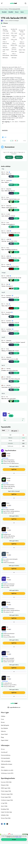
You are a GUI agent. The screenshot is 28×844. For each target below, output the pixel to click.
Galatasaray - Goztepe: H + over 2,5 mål (10, 331)
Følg (11, 416)
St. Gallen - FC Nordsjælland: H (8, 224)
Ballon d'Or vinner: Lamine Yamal (8, 398)
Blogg (2, 737)
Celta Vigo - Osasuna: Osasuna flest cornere (11, 232)
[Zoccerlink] (4, 504)
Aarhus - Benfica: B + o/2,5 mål (8, 216)
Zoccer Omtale (4, 507)
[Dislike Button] (15, 141)
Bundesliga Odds (5, 809)
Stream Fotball (4, 734)
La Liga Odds (4, 803)
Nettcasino (3, 731)
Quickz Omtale (5, 656)
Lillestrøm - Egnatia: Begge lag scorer (9, 207)
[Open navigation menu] (2, 3)
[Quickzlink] (4, 653)
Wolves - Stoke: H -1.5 (6, 305)
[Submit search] (25, 3)
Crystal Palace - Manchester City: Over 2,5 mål (11, 277)
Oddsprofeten (8, 189)
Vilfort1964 (8, 368)
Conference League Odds (7, 800)
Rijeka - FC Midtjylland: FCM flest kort (9, 249)
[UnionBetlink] (4, 479)
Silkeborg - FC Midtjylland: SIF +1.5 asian (10, 350)
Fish (7, 396)
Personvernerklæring (5, 755)
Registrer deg (19, 157)
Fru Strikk (8, 214)
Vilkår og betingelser (6, 761)
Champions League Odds (7, 794)
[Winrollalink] (4, 603)
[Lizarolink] (4, 529)
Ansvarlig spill (4, 752)
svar (4, 140)
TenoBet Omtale (5, 681)
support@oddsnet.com (15, 707)
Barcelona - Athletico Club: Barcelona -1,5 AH (11, 258)
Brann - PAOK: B (5, 182)
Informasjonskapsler (5, 758)
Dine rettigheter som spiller (7, 770)
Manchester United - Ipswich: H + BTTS (10, 359)
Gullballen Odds (5, 815)
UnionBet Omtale (5, 483)
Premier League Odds (6, 791)
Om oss (2, 749)
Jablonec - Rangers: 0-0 (6, 174)
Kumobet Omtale (5, 458)
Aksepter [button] (14, 839)
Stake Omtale (4, 557)
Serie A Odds (4, 806)
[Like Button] (11, 141)
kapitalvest (8, 180)
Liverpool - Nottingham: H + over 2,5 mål (10, 297)
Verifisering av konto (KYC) (7, 773)
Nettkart (3, 767)
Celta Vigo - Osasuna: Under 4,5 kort (9, 241)
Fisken (7, 172)
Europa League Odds (6, 797)
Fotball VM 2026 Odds (6, 812)
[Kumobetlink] (4, 454)
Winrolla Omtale (5, 606)
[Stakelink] (4, 554)
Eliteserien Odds (4, 785)
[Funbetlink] (4, 578)
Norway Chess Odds (5, 818)
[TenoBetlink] (4, 678)
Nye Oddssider (4, 728)
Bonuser (3, 722)
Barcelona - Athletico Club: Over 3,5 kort (10, 266)
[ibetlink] (4, 628)
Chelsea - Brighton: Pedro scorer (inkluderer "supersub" (13, 342)
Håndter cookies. (18, 837)
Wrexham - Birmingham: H (7, 286)
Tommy (7, 197)
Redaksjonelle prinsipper (6, 764)
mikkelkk (8, 231)
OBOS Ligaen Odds (5, 788)
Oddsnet (1, 9)
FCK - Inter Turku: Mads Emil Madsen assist (11, 199)
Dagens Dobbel (4, 740)
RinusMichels (8, 312)
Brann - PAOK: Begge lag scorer (8, 190)
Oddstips (6, 9)
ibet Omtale (4, 631)
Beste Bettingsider (5, 725)
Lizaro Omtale (4, 532)
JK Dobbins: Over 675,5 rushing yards (10, 370)
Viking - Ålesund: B (6, 314)
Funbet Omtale (4, 582)
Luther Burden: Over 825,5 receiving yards (11, 387)
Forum (2, 719)
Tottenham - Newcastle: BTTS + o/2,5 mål (10, 322)
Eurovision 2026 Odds (6, 782)
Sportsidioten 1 (9, 295)
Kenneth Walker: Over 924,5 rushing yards (11, 379)
